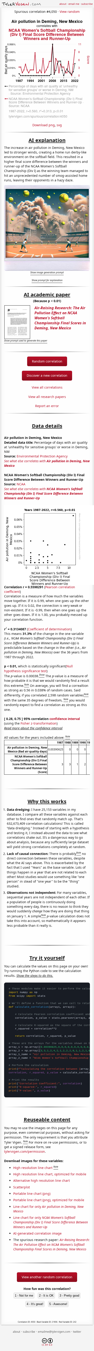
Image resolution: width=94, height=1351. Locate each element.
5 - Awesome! (58, 1304)
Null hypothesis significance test (38, 668)
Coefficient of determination (49, 629)
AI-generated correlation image (37, 1233)
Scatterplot (21, 1187)
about (62, 3)
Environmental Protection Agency (42, 456)
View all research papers (47, 397)
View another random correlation (47, 1277)
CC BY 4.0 (47, 1344)
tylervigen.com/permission (24, 1151)
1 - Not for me (24, 1295)
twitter (77, 1332)
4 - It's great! (35, 1304)
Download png (43, 125)
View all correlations (47, 387)
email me (73, 3)
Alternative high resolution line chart (41, 1180)
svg (59, 125)
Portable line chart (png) (31, 1193)
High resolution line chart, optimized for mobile (49, 1174)
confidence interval (65, 719)
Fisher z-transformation (39, 723)
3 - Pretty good (69, 1295)
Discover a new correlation (47, 375)
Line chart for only (50, 1222)
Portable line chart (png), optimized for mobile (48, 1200)
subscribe (87, 3)
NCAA (21, 484)
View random (70, 11)
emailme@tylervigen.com (54, 1332)
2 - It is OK (46, 1295)
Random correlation (47, 361)
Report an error (47, 406)
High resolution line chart (32, 1168)
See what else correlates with (43, 493)
